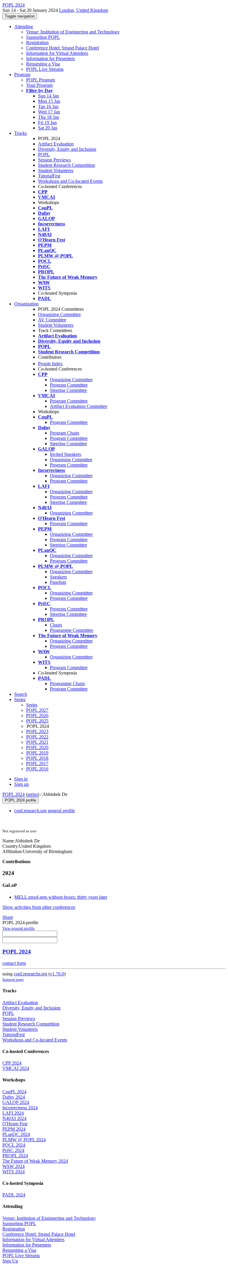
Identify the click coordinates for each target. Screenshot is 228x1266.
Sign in (21, 778)
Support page (13, 979)
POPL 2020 (37, 747)
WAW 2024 (13, 1166)
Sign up (21, 784)
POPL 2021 (37, 742)
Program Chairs (64, 432)
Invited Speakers (65, 454)
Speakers (58, 576)
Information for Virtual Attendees (57, 53)
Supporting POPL (43, 37)
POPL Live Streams (45, 69)
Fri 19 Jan (47, 122)
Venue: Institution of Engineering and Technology (73, 31)
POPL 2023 (37, 731)
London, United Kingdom (83, 10)
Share (7, 917)
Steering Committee (68, 390)
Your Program (39, 85)
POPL (44, 154)
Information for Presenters (50, 58)
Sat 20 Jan (47, 127)
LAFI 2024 (13, 1113)
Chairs (56, 624)
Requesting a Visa (43, 63)
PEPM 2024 (14, 1129)
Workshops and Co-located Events (70, 181)
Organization (26, 303)
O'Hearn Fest (14, 1123)
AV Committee (52, 319)
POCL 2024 (13, 1145)
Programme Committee (71, 630)
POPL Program (40, 79)
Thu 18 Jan (48, 117)
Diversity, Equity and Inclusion (67, 149)
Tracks (20, 133)
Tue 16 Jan (48, 106)
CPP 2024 (11, 1062)
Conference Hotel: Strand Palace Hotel (62, 47)
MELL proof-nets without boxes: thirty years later (60, 897)
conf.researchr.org (30, 973)
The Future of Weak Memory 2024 (35, 1161)
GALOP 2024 (15, 1102)
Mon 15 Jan (49, 101)
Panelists (58, 582)
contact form (14, 963)
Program (22, 74)
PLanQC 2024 (16, 1134)
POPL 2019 (37, 752)
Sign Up (10, 1260)
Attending (23, 26)
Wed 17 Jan (49, 111)
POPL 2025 (37, 720)
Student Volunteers (55, 170)
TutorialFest (49, 175)
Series (31, 704)
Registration (37, 42)
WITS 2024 (13, 1171)
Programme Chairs (67, 683)
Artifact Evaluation (56, 143)
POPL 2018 (37, 758)
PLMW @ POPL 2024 (24, 1139)
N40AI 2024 (14, 1118)
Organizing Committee (59, 314)
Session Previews (54, 159)
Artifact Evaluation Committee (78, 406)
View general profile (18, 928)
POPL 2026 (37, 715)
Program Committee (69, 384)
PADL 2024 (13, 1194)
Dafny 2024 (13, 1097)
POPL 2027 (37, 710)
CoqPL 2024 (14, 1091)
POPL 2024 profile (20, 800)
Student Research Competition (66, 165)
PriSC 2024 (13, 1150)
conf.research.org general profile (44, 810)
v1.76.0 (57, 973)
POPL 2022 (37, 736)
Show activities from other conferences (38, 907)
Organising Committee (71, 459)
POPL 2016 (37, 768)
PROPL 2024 (15, 1155)
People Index (50, 363)
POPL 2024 (13, 794)
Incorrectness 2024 (20, 1107)
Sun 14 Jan (48, 95)
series (32, 794)
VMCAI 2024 (15, 1068)
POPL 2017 (37, 763)
